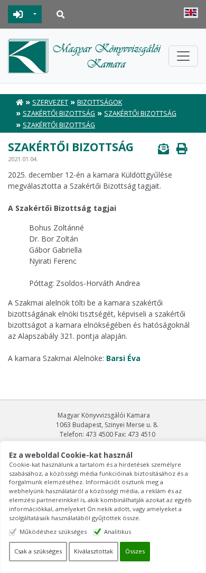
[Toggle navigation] (183, 56)
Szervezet (50, 102)
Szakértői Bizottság (59, 113)
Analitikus (117, 531)
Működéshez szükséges (53, 531)
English (191, 12)
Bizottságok (99, 102)
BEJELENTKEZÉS (18, 14)
